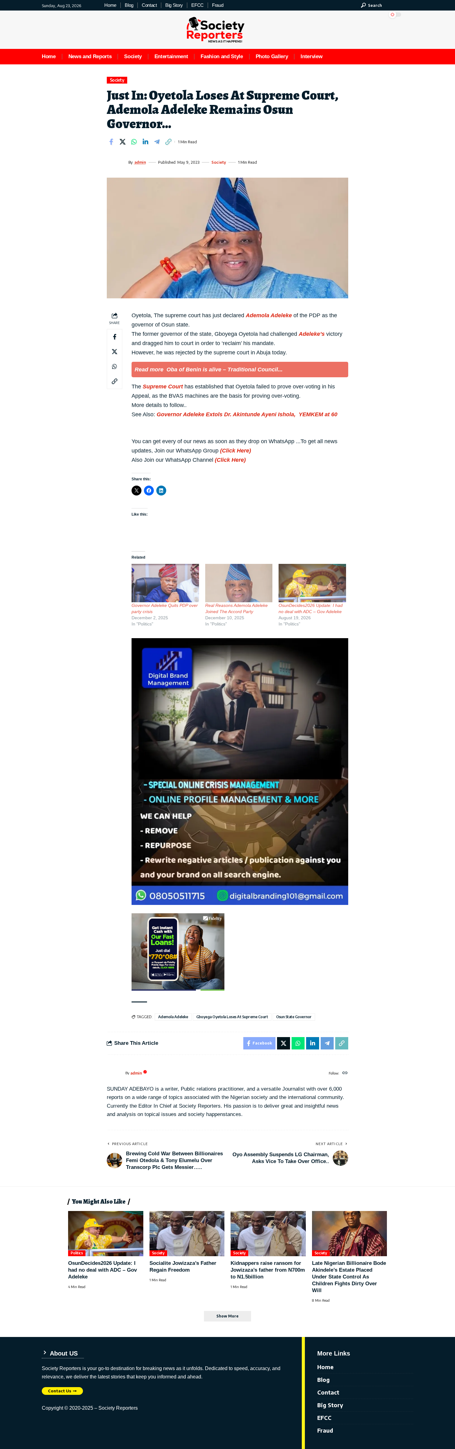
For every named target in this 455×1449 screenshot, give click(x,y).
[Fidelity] (178, 951)
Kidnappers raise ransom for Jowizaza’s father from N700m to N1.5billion (268, 1270)
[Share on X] (122, 142)
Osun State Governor (294, 1016)
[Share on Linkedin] (145, 142)
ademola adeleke (173, 1016)
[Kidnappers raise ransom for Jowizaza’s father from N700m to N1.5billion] (268, 1233)
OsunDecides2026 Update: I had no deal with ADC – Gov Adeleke (102, 1270)
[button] (371, 5)
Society (117, 80)
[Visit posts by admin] (116, 162)
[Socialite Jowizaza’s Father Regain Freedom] (187, 1233)
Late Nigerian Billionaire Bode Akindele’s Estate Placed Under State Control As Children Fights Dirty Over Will (349, 1276)
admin (140, 162)
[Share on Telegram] (157, 142)
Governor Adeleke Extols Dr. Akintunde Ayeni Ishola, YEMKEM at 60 (247, 414)
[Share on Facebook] (111, 142)
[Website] (345, 1073)
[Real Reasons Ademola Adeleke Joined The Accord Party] (239, 583)
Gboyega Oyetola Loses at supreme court (232, 1016)
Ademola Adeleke (269, 315)
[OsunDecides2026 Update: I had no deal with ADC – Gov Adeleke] (312, 583)
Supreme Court (163, 386)
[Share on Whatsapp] (134, 142)
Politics (77, 1253)
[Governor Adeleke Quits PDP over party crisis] (165, 583)
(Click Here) (235, 451)
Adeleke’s (312, 334)
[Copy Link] (168, 142)
